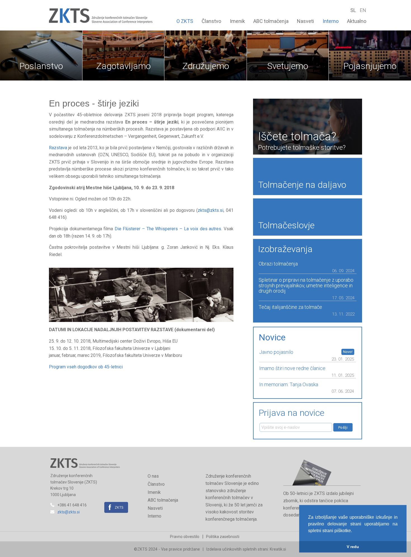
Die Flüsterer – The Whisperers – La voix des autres (168, 228)
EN (363, 10)
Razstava (58, 147)
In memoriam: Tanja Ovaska (288, 384)
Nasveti (305, 21)
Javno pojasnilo (276, 352)
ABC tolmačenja (271, 21)
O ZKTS (184, 21)
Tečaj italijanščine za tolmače (290, 307)
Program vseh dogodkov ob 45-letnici (86, 366)
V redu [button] (353, 546)
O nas (153, 476)
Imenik (237, 21)
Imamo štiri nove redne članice (292, 368)
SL (353, 10)
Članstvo (211, 21)
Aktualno (356, 21)
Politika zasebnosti (222, 536)
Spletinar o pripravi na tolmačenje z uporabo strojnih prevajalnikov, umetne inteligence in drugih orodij (306, 285)
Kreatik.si (278, 549)
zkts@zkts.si (210, 210)
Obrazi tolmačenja (278, 264)
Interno (331, 21)
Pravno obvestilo (184, 536)
